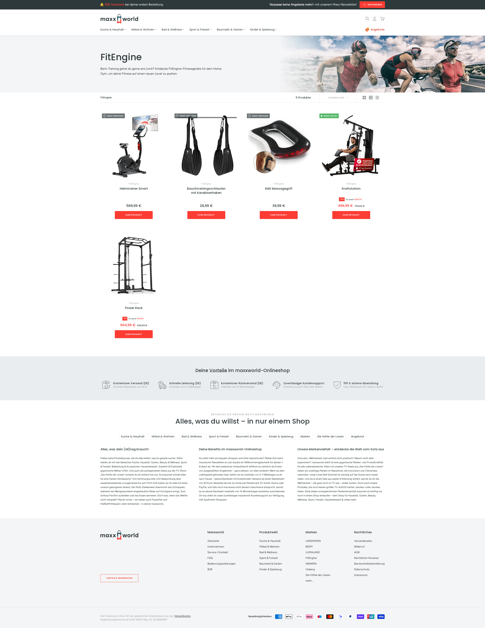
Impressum (361, 575)
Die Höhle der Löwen (330, 436)
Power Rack (134, 308)
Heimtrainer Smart (134, 189)
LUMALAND (313, 552)
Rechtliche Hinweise (366, 558)
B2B (209, 569)
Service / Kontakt (217, 552)
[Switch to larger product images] (364, 97)
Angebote (357, 436)
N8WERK (311, 563)
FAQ (210, 558)
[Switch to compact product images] (377, 97)
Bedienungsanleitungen (221, 563)
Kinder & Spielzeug (281, 436)
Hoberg (310, 569)
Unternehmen (215, 546)
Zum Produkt (133, 214)
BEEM (309, 546)
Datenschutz (361, 569)
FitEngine (134, 183)
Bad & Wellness (192, 436)
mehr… (310, 580)
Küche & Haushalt (133, 436)
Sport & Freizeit (219, 436)
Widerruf (359, 546)
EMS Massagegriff (278, 189)
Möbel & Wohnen (163, 436)
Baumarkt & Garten (249, 436)
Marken (305, 436)
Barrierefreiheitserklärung (369, 563)
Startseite (213, 541)
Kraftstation (351, 189)
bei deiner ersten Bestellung (134, 4)
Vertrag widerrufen (119, 578)
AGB (357, 552)
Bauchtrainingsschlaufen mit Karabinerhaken (206, 191)
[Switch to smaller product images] (370, 97)
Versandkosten (363, 541)
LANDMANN (313, 541)
